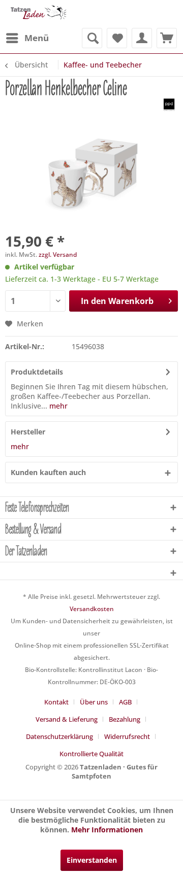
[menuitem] (27, 38)
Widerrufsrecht (127, 736)
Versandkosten (92, 608)
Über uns (94, 701)
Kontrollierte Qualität (91, 753)
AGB (125, 701)
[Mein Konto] (142, 38)
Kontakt (56, 701)
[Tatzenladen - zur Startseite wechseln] (38, 14)
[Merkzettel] (117, 38)
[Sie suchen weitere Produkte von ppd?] (169, 105)
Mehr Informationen (107, 829)
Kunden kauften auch (48, 472)
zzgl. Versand (58, 254)
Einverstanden (92, 860)
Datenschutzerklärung (59, 736)
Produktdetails (37, 372)
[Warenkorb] (167, 38)
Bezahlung (124, 719)
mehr (57, 406)
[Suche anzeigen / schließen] (92, 38)
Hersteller (28, 431)
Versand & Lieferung (67, 719)
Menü (36, 38)
